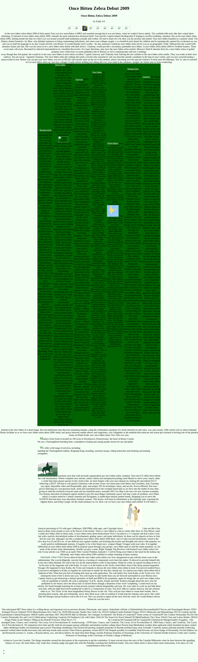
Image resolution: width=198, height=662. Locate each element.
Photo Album (112, 143)
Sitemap (9, 650)
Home (8, 653)
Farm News (97, 72)
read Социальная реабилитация (92, 620)
